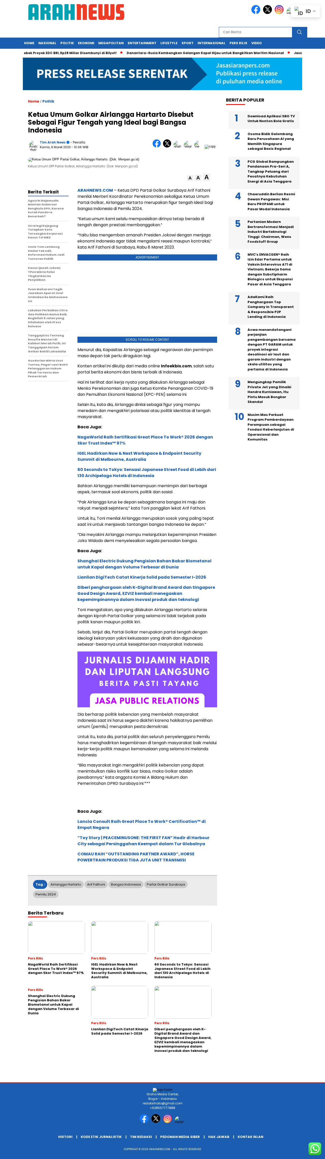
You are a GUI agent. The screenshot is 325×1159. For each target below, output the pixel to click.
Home (29, 43)
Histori (65, 1136)
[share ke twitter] (168, 146)
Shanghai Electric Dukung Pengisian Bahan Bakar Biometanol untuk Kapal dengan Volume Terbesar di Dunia (144, 564)
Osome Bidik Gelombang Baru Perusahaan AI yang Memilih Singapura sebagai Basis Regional (271, 141)
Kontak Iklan (250, 1136)
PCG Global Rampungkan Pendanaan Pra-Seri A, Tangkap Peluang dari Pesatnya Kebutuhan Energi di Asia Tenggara (271, 171)
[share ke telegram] (189, 146)
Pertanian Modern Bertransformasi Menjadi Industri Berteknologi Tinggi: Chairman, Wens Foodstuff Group (271, 232)
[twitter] (268, 13)
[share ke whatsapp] (178, 146)
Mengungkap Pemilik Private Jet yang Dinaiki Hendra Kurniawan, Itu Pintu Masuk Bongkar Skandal (269, 392)
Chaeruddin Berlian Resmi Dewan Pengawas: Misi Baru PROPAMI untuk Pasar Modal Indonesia (271, 202)
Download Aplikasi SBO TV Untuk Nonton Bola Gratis (271, 119)
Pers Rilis (238, 43)
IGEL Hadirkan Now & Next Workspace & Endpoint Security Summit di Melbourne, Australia (139, 456)
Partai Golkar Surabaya (166, 884)
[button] (190, 178)
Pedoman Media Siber (180, 1136)
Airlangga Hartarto (66, 884)
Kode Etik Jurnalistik (101, 1136)
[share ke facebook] (158, 146)
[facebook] (256, 13)
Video (256, 43)
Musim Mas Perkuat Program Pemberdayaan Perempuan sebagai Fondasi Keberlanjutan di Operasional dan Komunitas (271, 427)
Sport (187, 43)
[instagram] (280, 13)
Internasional (211, 43)
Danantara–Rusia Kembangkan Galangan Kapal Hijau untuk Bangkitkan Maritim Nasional (190, 53)
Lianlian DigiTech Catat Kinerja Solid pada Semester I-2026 (141, 577)
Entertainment (142, 43)
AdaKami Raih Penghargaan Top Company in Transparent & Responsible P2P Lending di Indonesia (271, 307)
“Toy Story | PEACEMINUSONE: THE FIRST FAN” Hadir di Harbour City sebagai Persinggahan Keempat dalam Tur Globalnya (143, 841)
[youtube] (180, 1122)
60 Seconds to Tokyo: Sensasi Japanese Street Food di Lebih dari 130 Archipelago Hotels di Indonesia (146, 473)
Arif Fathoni (96, 884)
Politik (67, 43)
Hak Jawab (218, 1136)
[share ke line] (199, 146)
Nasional (47, 43)
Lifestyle (168, 43)
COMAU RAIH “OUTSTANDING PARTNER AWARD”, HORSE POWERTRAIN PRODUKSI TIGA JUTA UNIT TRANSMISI (135, 857)
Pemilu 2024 (46, 894)
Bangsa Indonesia (126, 884)
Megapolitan (111, 43)
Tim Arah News (53, 142)
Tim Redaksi (141, 1136)
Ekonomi (86, 43)
